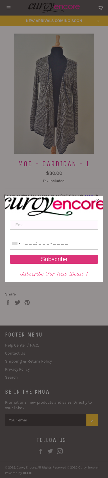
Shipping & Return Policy (28, 361)
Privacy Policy (17, 369)
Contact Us (15, 353)
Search (11, 377)
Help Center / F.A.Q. (22, 345)
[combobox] (16, 243)
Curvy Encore (26, 467)
